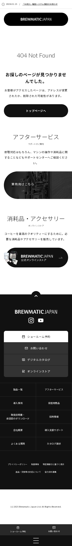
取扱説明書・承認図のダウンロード (18, 416)
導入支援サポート (54, 430)
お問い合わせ (54, 531)
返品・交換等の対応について (28, 471)
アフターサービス (54, 389)
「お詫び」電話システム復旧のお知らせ (39, 4)
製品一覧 (18, 389)
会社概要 (18, 430)
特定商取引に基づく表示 (53, 464)
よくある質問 (18, 443)
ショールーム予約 (18, 531)
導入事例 (18, 403)
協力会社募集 (50, 471)
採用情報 (54, 416)
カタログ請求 (54, 443)
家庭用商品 (54, 403)
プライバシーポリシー (17, 464)
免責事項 (35, 464)
